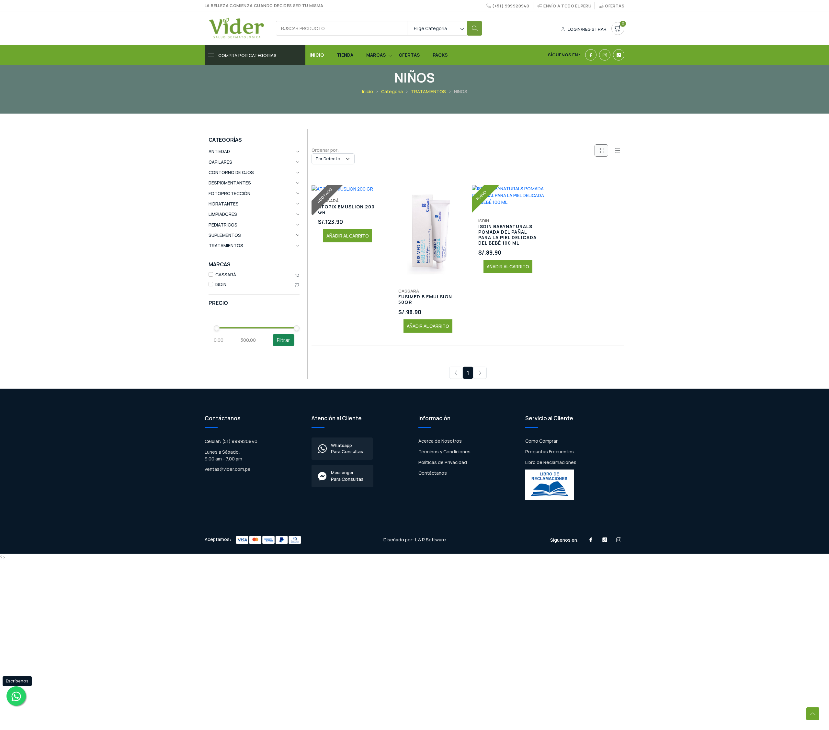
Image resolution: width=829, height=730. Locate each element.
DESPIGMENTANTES (230, 183)
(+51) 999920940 (510, 6)
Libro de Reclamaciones (550, 462)
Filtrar (283, 340)
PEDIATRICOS (223, 225)
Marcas (376, 55)
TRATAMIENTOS (428, 91)
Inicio (317, 55)
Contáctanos (432, 473)
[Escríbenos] (16, 696)
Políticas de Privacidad (442, 462)
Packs (440, 55)
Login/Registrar (587, 29)
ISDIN (220, 284)
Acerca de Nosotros (440, 441)
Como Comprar (541, 441)
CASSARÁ (225, 274)
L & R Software (430, 539)
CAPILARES (220, 162)
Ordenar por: (325, 150)
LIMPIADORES (223, 214)
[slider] (217, 328)
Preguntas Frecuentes (549, 451)
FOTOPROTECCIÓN (229, 193)
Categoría (392, 91)
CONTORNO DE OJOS (231, 172)
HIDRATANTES (224, 204)
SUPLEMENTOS (225, 235)
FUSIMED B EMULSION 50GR (425, 299)
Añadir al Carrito (347, 236)
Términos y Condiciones (444, 451)
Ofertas (614, 6)
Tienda (345, 55)
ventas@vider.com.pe (228, 469)
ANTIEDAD (219, 151)
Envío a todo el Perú (567, 6)
